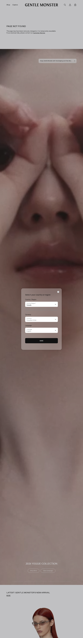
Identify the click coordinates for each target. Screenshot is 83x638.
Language (29, 329)
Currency (29, 318)
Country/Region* (31, 303)
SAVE (41, 341)
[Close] (58, 292)
